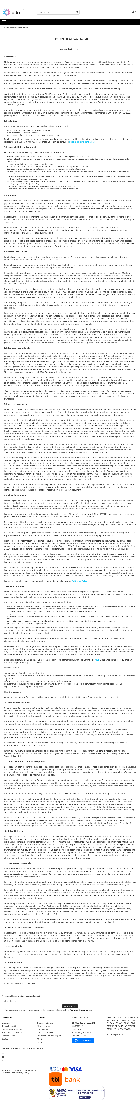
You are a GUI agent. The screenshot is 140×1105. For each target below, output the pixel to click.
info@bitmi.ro (117, 1034)
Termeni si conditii (9, 1026)
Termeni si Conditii (19, 27)
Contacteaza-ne (85, 1040)
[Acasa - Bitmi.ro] (15, 12)
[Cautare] (77, 12)
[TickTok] (3, 1060)
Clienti (41, 1017)
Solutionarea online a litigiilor (49, 1035)
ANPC (39, 1039)
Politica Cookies (8, 1035)
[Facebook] (3, 1054)
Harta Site (41, 1042)
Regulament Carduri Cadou (13, 1029)
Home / (7, 27)
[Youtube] (3, 1057)
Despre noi (6, 1023)
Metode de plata (43, 1026)
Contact (5, 1039)
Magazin (7, 1017)
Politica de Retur (43, 1029)
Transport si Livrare (45, 1023)
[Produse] (4, 22)
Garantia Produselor (45, 1032)
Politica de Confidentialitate (81, 1010)
